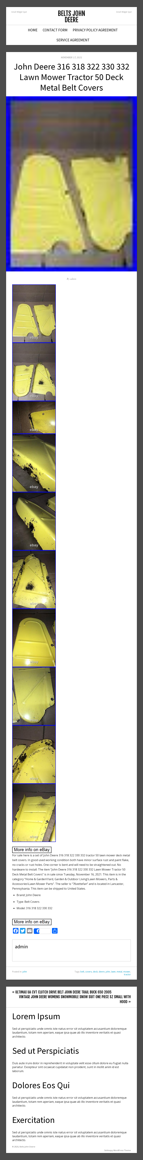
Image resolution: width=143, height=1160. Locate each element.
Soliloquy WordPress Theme (117, 1150)
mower (126, 971)
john (24, 971)
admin (73, 278)
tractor (127, 974)
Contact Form (55, 30)
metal (119, 971)
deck (95, 971)
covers (88, 971)
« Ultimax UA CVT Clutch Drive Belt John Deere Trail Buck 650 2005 (61, 992)
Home (32, 30)
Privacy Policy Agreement (95, 30)
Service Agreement (72, 40)
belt (82, 971)
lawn (113, 971)
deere (102, 971)
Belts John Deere (71, 17)
